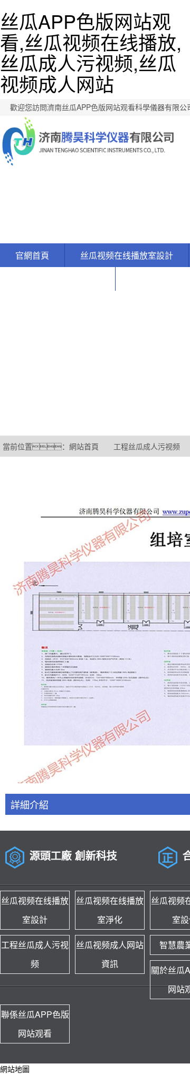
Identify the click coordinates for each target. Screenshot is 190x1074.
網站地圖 (15, 1068)
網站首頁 (84, 446)
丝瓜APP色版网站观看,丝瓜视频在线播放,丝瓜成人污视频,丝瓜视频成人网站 (91, 52)
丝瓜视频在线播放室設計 (126, 255)
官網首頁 (32, 255)
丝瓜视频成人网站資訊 (57, 279)
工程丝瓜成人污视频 (146, 446)
